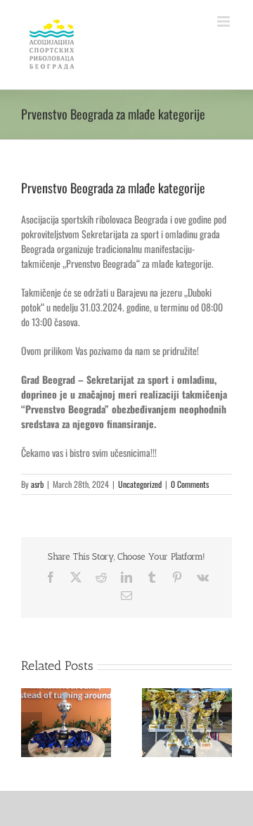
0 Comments (190, 484)
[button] (31, 722)
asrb (37, 484)
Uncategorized (140, 484)
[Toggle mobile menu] (224, 21)
